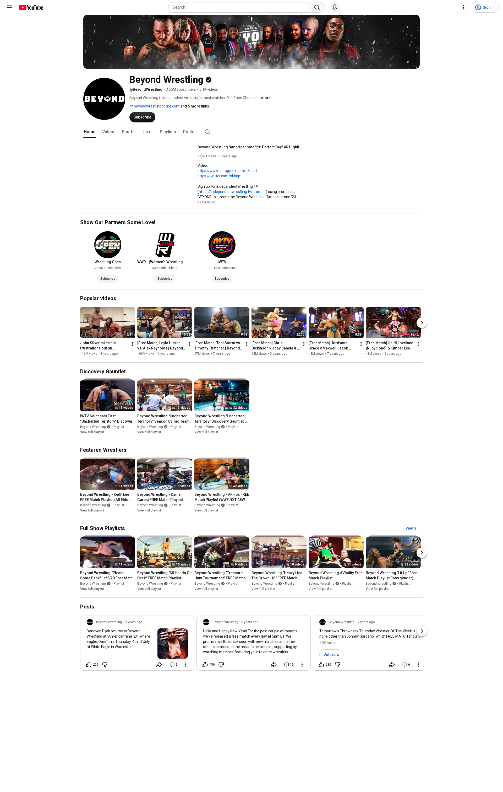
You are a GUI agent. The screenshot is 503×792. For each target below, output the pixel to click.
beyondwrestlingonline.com (156, 106)
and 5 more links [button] (195, 106)
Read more (207, 202)
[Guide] (9, 7)
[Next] (422, 322)
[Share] (159, 664)
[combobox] (240, 7)
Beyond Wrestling (93, 427)
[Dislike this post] (105, 664)
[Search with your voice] (335, 7)
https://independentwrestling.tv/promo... (232, 192)
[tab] (89, 132)
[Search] (317, 7)
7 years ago (366, 622)
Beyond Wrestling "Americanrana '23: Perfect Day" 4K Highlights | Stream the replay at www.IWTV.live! (250, 147)
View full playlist (92, 432)
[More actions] (132, 344)
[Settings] (463, 7)
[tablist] (251, 132)
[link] (137, 644)
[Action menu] (186, 664)
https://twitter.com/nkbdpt (220, 176)
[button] (207, 202)
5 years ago (249, 622)
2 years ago (133, 622)
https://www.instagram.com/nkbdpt (227, 171)
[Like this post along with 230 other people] (321, 664)
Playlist (119, 427)
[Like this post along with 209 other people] (89, 664)
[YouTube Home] (31, 7)
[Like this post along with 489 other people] (205, 664)
